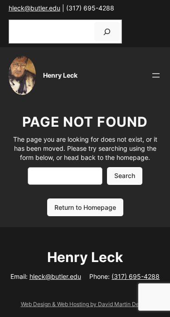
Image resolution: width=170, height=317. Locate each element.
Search (124, 175)
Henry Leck (60, 75)
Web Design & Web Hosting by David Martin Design (85, 304)
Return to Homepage (85, 207)
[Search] (107, 31)
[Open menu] (156, 75)
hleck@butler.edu (34, 8)
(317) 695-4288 (136, 276)
